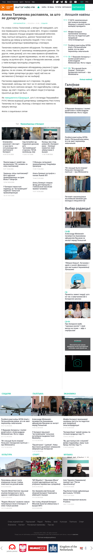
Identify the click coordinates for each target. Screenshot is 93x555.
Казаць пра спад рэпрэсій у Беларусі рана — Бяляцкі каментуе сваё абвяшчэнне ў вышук (50, 147)
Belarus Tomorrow (12, 2)
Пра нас (51, 525)
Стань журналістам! (15, 522)
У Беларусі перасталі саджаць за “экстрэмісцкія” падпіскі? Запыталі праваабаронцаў (15, 190)
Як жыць (51, 7)
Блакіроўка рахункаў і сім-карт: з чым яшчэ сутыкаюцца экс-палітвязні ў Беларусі (11, 147)
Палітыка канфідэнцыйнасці (46, 537)
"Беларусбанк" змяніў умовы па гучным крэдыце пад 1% (76, 433)
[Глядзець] (69, 56)
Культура (7, 454)
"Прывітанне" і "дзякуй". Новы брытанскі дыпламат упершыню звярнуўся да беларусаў (46, 447)
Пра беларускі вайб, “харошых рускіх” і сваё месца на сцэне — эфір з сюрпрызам (75, 327)
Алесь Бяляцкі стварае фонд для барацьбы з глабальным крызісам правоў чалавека (43, 186)
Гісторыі (58, 7)
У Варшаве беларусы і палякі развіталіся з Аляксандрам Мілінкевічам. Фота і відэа (79, 60)
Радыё (40, 522)
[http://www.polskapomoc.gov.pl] (12, 548)
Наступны (91, 548)
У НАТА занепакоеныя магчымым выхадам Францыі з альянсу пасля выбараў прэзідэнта (79, 23)
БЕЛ (82, 2)
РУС (87, 2)
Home (38, 7)
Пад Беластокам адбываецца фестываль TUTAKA (76, 492)
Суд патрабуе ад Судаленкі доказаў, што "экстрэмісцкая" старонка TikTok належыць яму (30, 147)
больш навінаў (86, 79)
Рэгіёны (48, 522)
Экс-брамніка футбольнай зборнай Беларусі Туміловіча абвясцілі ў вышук (44, 493)
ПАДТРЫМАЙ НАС (78, 7)
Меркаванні (66, 7)
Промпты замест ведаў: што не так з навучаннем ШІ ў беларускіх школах (77, 296)
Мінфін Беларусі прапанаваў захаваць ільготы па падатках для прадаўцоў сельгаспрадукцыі (78, 36)
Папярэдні (1, 548)
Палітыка (38, 393)
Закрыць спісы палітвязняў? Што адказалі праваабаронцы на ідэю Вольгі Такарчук (15, 176)
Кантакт (21, 525)
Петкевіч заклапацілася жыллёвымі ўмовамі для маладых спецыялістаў (76, 199)
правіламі (75, 534)
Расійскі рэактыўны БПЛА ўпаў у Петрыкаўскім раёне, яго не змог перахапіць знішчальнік (79, 48)
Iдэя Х (21, 2)
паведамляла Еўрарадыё (17, 98)
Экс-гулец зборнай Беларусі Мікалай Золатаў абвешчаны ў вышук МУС (45, 504)
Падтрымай (30, 522)
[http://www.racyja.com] (81, 548)
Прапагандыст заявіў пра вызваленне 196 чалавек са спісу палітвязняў (15, 164)
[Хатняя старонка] (25, 7)
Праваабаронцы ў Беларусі (32, 124)
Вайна (44, 7)
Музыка (68, 454)
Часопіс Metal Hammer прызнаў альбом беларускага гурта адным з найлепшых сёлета (14, 493)
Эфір (33, 2)
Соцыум (44, 23)
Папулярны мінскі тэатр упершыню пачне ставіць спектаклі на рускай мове (12, 482)
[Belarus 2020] (37, 548)
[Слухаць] (69, 321)
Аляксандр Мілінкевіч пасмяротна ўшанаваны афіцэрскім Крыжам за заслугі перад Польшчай (75, 237)
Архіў (55, 522)
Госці (4, 2)
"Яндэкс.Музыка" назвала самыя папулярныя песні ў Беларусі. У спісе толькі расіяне (15, 504)
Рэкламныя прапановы (36, 525)
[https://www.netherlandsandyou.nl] (63, 548)
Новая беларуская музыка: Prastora (75, 501)
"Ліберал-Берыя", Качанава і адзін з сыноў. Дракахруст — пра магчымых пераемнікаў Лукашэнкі (77, 266)
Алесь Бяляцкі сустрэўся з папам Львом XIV (44, 174)
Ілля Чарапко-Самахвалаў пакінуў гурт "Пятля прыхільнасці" (74, 482)
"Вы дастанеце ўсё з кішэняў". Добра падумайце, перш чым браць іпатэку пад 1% (76, 443)
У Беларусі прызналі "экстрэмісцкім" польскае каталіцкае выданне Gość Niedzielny (43, 435)
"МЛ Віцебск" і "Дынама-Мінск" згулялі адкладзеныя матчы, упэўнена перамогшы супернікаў (46, 482)
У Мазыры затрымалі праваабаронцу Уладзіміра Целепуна (44, 164)
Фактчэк (27, 2)
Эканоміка (70, 393)
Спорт (36, 454)
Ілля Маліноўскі (19, 23)
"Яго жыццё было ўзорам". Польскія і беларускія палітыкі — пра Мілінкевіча (79, 71)
